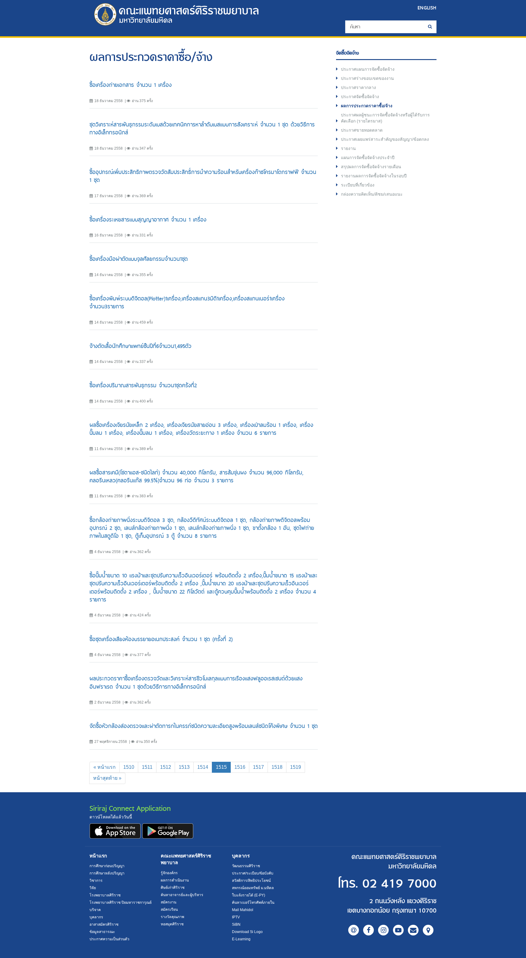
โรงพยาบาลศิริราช (105, 895)
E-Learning (241, 939)
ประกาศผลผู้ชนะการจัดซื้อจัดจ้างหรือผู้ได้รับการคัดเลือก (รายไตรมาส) (385, 117)
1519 (295, 767)
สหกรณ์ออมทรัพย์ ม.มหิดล (253, 888)
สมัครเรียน (169, 909)
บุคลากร (96, 917)
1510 (128, 767)
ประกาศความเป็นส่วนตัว (109, 939)
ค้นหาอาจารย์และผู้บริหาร (182, 895)
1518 (277, 767)
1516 (239, 767)
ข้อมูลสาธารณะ (102, 932)
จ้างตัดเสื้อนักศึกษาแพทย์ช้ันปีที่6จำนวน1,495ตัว (140, 346)
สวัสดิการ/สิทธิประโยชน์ (251, 880)
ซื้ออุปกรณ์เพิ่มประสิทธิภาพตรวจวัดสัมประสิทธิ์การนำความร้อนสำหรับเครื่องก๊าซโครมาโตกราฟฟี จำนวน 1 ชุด (202, 176)
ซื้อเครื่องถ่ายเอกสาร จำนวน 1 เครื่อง (130, 85)
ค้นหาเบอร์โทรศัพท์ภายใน (253, 902)
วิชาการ (96, 880)
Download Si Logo (247, 932)
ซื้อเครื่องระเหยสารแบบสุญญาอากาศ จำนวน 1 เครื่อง (147, 219)
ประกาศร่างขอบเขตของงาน (367, 78)
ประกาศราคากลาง (358, 87)
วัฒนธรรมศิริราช (246, 866)
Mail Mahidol (242, 910)
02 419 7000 (399, 883)
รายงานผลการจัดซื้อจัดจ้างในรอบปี (374, 175)
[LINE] (353, 930)
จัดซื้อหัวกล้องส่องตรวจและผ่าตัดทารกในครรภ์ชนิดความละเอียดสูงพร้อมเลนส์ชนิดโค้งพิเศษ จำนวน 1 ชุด (203, 726)
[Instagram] (383, 930)
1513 (184, 767)
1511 (147, 767)
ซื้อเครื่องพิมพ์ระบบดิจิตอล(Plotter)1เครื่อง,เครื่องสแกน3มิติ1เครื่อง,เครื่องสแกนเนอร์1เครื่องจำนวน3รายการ (187, 302)
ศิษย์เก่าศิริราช (172, 887)
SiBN (236, 924)
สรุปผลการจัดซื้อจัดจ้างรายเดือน (371, 166)
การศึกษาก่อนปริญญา (106, 866)
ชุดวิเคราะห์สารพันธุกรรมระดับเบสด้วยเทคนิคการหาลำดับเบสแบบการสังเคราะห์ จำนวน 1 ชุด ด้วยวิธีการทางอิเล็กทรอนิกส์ (202, 128)
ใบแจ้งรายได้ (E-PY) (248, 895)
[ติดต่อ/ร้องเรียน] (413, 930)
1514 (202, 767)
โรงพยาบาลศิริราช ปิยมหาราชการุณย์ (120, 902)
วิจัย (92, 888)
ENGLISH (427, 8)
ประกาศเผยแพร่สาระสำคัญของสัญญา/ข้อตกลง (385, 139)
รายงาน (348, 148)
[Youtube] (398, 930)
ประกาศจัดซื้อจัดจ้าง (360, 96)
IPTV (236, 917)
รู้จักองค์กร (169, 873)
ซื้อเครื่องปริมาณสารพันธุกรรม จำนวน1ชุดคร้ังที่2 (143, 385)
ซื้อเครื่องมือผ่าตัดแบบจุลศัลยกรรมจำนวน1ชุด (138, 259)
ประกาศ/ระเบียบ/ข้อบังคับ (252, 873)
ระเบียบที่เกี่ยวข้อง (357, 185)
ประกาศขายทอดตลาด (362, 130)
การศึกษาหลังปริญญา (106, 873)
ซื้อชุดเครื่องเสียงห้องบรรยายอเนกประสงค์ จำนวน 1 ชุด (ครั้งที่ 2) (161, 639)
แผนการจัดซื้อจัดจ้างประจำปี (367, 157)
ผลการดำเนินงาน (175, 880)
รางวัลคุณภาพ (172, 917)
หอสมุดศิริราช (172, 924)
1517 (258, 767)
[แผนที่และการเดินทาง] (428, 930)
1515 (223, 767)
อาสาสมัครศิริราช (103, 924)
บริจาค (95, 910)
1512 (165, 767)
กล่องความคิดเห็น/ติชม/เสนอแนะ (372, 194)
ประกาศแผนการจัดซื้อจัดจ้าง (367, 69)
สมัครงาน (168, 902)
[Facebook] (368, 930)
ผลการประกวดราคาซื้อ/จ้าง (366, 105)
